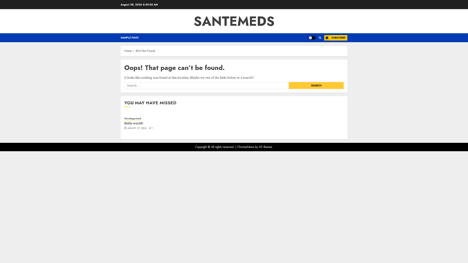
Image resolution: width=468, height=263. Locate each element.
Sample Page (130, 37)
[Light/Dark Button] (312, 38)
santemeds (234, 21)
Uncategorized (132, 118)
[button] (320, 37)
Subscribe (338, 37)
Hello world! (133, 123)
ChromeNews (245, 147)
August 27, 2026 (136, 128)
